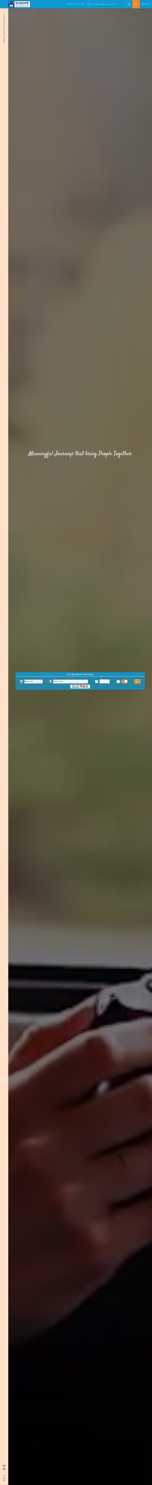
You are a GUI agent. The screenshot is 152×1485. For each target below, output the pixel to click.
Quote (136, 4)
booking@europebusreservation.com (104, 4)
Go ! (137, 681)
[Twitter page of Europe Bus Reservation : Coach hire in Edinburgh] (4, 1480)
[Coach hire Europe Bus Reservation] (19, 4)
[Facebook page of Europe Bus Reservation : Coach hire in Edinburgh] (4, 1475)
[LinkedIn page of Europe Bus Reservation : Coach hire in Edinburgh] (4, 1478)
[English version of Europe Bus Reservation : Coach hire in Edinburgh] (4, 1469)
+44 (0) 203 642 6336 (76, 4)
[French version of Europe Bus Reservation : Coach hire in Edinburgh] (4, 1465)
